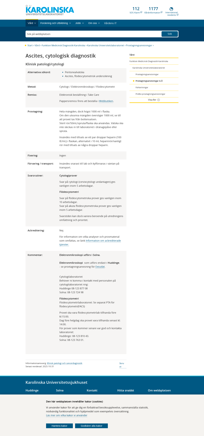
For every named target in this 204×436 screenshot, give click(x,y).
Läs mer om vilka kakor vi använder (66, 415)
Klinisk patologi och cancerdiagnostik (64, 363)
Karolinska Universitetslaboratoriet (105, 45)
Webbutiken (106, 101)
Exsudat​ (100, 266)
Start (30, 45)
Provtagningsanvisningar (139, 45)
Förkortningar (142, 87)
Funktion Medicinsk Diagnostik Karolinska (63, 45)
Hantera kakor (59, 425)
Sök (170, 33)
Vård (37, 45)
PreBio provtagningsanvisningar (150, 94)
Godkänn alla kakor (91, 425)
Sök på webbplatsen (38, 34)
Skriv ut (121, 365)
